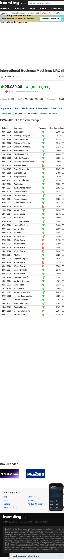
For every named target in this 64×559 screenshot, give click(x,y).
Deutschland (33, 13)
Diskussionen (6, 113)
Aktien (5, 13)
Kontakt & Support (35, 504)
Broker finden (9, 464)
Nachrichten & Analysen (35, 108)
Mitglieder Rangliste (48, 113)
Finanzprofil (56, 108)
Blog (5, 497)
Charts (43, 8)
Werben (31, 500)
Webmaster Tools (10, 507)
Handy (6, 500)
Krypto (33, 8)
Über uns (32, 497)
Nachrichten (56, 8)
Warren (45, 13)
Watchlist (21, 8)
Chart (16, 108)
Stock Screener (18, 13)
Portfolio (6, 504)
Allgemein (5, 108)
